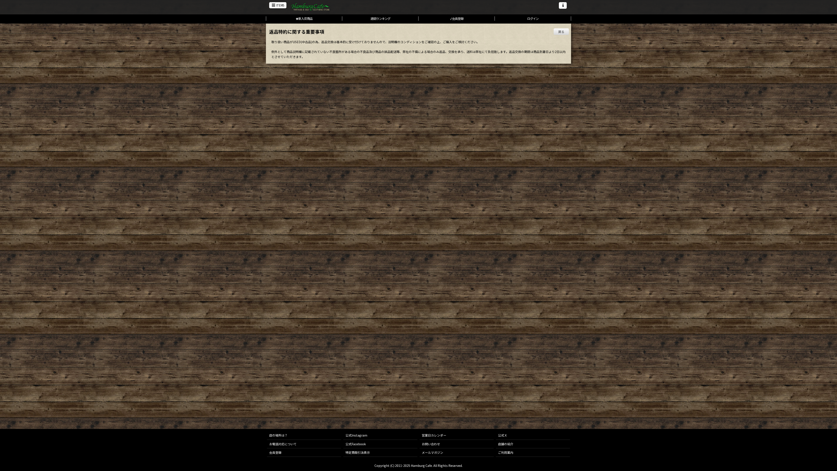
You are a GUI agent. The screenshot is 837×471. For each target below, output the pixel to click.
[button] (277, 5)
